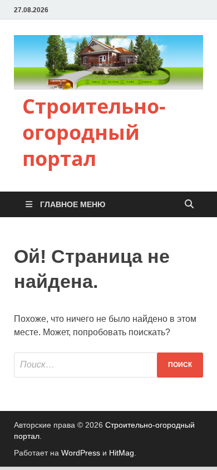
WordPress (80, 452)
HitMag (121, 452)
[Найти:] (108, 365)
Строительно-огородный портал (94, 132)
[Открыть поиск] (189, 205)
